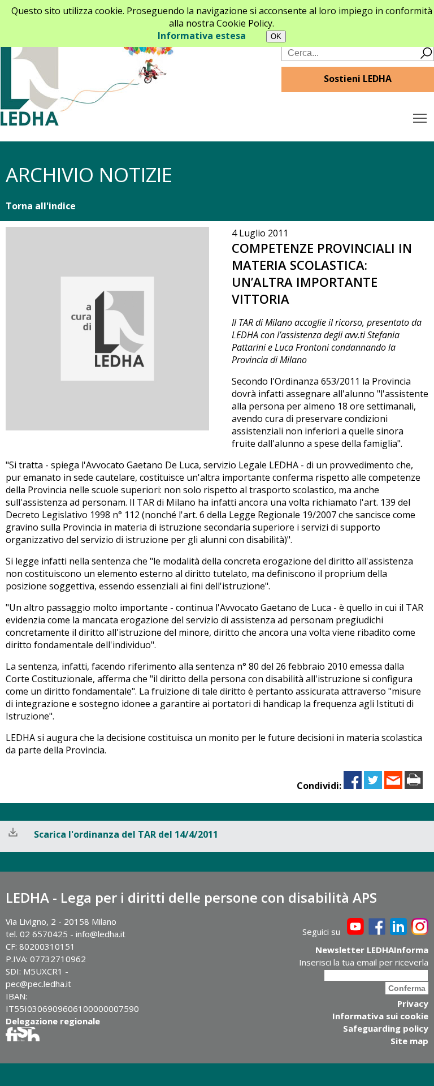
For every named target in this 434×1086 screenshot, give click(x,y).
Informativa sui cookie (380, 1016)
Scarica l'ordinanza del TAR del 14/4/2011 (126, 834)
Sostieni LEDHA (358, 78)
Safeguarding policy (385, 1028)
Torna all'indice (41, 206)
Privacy (412, 1003)
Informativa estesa (202, 35)
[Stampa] (414, 785)
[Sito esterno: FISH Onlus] (23, 1038)
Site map (409, 1040)
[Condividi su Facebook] (353, 785)
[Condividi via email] (393, 785)
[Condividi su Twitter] (373, 785)
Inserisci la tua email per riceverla (363, 962)
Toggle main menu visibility (420, 117)
